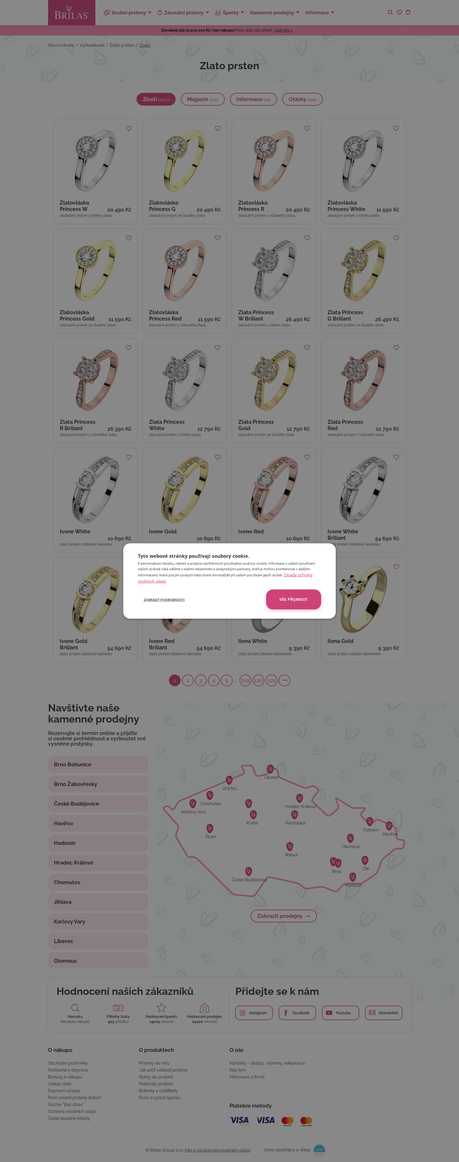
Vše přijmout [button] (293, 599)
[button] (161, 599)
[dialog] (229, 581)
